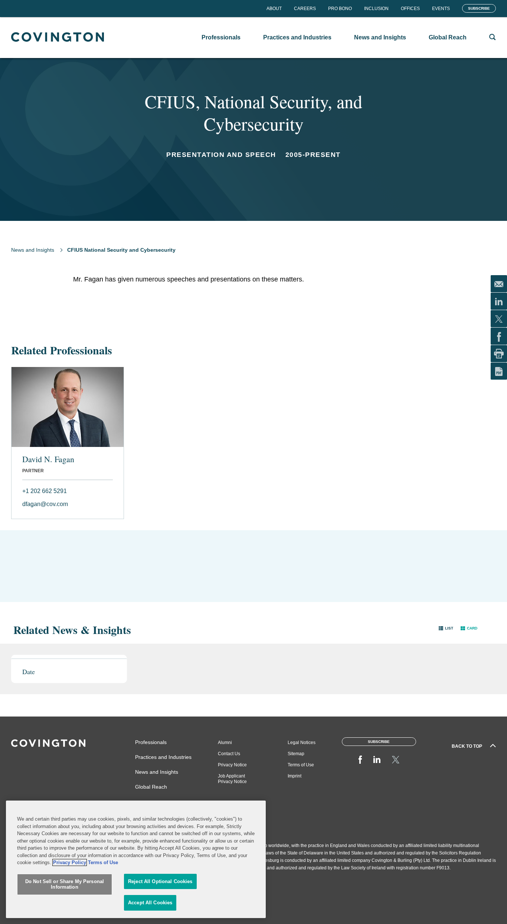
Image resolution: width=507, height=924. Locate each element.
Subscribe (479, 8)
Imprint (294, 776)
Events (441, 8)
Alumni (225, 742)
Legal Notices (301, 742)
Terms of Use (301, 764)
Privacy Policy (69, 862)
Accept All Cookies (150, 902)
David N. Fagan (48, 459)
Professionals (151, 742)
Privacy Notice (232, 764)
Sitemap (296, 753)
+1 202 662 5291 (44, 491)
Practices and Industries (163, 757)
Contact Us (229, 753)
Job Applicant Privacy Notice (232, 778)
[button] (446, 627)
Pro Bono (340, 8)
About (274, 8)
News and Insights (32, 250)
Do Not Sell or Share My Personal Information (64, 884)
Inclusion (376, 8)
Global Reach (151, 787)
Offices (410, 8)
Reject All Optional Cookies (160, 881)
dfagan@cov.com (45, 504)
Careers (305, 8)
